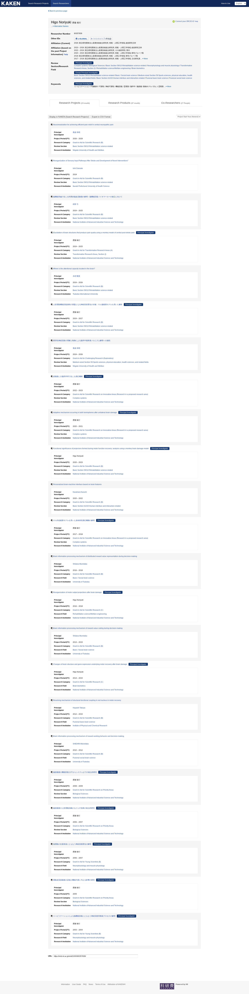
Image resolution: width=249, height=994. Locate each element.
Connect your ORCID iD (184, 21)
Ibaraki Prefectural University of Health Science (91, 186)
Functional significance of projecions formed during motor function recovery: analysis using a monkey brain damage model (101, 448)
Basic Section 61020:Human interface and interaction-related (120, 78)
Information (65, 984)
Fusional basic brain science (157, 78)
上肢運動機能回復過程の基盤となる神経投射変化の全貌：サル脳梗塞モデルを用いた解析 (87, 305)
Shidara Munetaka (80, 564)
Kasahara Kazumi (80, 492)
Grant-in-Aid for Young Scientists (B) (87, 862)
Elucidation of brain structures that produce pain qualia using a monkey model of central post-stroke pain (94, 233)
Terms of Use (100, 984)
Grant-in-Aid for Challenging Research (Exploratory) (93, 358)
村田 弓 (75, 204)
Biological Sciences (97, 66)
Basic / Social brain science (126, 75)
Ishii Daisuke (78, 168)
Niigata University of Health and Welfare (88, 150)
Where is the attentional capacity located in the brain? (74, 269)
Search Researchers (61, 3)
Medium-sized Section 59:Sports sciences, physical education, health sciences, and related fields (111, 362)
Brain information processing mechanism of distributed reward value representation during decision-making (95, 556)
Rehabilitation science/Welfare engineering (114, 68)
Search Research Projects (38, 3)
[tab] (74, 103)
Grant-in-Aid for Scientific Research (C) (88, 610)
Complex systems (81, 66)
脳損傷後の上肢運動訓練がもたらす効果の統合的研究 (74, 808)
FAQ (84, 984)
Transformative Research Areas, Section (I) (89, 254)
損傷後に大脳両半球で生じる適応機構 (68, 376)
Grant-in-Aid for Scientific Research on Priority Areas (93, 790)
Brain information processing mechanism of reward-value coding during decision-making (87, 628)
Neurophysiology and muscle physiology (163, 66)
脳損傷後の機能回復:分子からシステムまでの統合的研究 (75, 772)
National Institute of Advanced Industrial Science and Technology (98, 222)
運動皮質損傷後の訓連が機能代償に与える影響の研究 (74, 880)
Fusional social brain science (180, 78)
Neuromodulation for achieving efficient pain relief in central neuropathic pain (83, 125)
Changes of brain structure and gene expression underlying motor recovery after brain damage (90, 664)
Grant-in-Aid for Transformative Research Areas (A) (93, 250)
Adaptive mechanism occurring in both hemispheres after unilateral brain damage (85, 412)
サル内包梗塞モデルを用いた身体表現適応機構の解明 (74, 520)
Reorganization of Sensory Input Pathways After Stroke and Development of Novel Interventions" (90, 161)
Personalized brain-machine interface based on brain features (77, 484)
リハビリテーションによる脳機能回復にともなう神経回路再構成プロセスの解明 (84, 916)
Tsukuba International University (85, 294)
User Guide (76, 984)
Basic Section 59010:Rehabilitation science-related (126, 66)
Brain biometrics (138, 68)
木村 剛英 (76, 276)
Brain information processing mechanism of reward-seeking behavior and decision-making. (88, 736)
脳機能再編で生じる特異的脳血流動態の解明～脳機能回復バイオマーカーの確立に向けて (87, 197)
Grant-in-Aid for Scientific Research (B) (88, 143)
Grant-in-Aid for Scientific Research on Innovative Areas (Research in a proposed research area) (110, 394)
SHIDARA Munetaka (81, 744)
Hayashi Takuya (79, 708)
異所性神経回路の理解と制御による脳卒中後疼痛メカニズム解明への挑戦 (81, 341)
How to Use (225, 3)
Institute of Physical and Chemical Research (90, 726)
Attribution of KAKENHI (116, 984)
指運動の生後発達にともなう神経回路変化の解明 (72, 844)
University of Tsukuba (81, 582)
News (91, 984)
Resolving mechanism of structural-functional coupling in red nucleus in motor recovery (87, 700)
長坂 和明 (76, 132)
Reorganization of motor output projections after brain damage (77, 592)
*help (196, 21)
